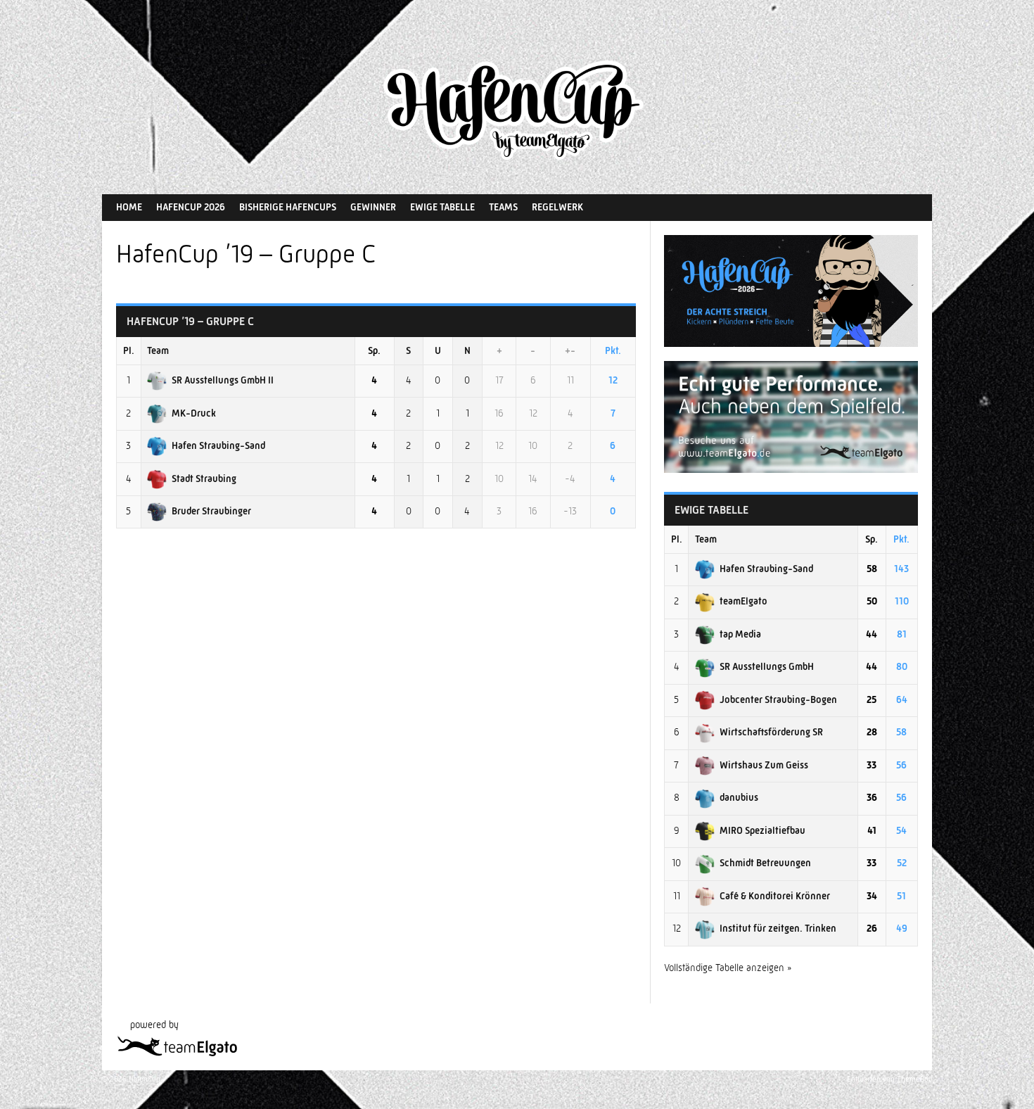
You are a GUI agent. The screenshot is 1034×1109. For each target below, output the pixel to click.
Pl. (128, 350)
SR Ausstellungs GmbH (767, 666)
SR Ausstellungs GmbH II (223, 380)
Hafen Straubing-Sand (218, 445)
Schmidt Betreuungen (765, 862)
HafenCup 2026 (190, 207)
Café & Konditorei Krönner (775, 895)
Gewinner (373, 207)
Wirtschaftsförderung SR (771, 731)
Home (129, 207)
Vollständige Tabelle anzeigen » (728, 967)
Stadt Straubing (204, 478)
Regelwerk (557, 207)
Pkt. (613, 350)
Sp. (374, 350)
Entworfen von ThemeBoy (889, 1079)
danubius (739, 797)
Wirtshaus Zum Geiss (764, 765)
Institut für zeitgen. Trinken (778, 928)
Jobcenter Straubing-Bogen (778, 699)
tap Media (740, 634)
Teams (503, 207)
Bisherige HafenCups (287, 207)
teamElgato (743, 601)
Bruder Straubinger (211, 511)
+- (570, 350)
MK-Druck (194, 413)
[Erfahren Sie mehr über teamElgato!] (791, 469)
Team (158, 350)
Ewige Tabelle (442, 207)
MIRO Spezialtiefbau (762, 830)
